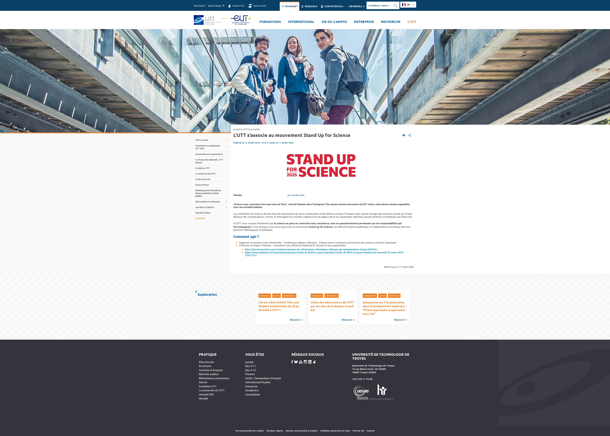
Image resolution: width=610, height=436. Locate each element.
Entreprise (251, 386)
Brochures (205, 366)
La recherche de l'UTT (212, 390)
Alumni (203, 382)
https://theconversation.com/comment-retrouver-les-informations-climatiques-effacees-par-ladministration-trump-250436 (310, 249)
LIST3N (276, 295)
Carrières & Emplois (211, 370)
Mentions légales (275, 430)
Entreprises (331, 295)
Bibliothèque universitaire (214, 378)
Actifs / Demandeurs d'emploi (263, 378)
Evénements (289, 295)
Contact (371, 430)
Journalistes (252, 394)
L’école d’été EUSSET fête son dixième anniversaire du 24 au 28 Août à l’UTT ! (279, 310)
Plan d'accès (206, 362)
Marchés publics (209, 374)
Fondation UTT (208, 386)
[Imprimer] (404, 135)
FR (408, 4)
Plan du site (358, 430)
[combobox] (408, 5)
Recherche (264, 295)
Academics (252, 390)
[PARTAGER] (409, 135)
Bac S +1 (250, 366)
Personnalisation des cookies (250, 430)
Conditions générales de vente (335, 430)
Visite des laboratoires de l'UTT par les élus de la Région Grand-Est (332, 310)
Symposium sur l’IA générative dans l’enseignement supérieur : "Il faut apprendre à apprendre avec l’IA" (385, 310)
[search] (379, 5)
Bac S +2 (250, 370)
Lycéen (249, 362)
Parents (250, 374)
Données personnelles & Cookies (302, 430)
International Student (257, 382)
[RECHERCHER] (396, 5)
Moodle (203, 398)
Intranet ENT (206, 394)
